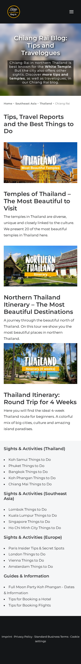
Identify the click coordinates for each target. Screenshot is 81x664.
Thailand (46, 103)
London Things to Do (27, 554)
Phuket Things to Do (26, 466)
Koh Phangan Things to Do (32, 478)
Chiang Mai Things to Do (30, 484)
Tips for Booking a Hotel (30, 599)
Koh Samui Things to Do (30, 460)
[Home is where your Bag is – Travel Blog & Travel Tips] (40, 12)
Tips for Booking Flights (30, 605)
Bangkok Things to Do (28, 472)
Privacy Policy (23, 636)
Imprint (7, 636)
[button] (71, 11)
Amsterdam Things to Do (31, 566)
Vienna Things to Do (26, 560)
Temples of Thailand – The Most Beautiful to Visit (37, 201)
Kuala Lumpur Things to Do (33, 515)
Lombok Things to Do (28, 509)
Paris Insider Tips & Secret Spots (36, 548)
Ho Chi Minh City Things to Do (35, 528)
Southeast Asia (26, 103)
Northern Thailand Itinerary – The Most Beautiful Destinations (38, 304)
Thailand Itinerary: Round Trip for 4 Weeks (40, 398)
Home (8, 103)
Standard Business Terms (51, 636)
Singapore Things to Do (29, 522)
